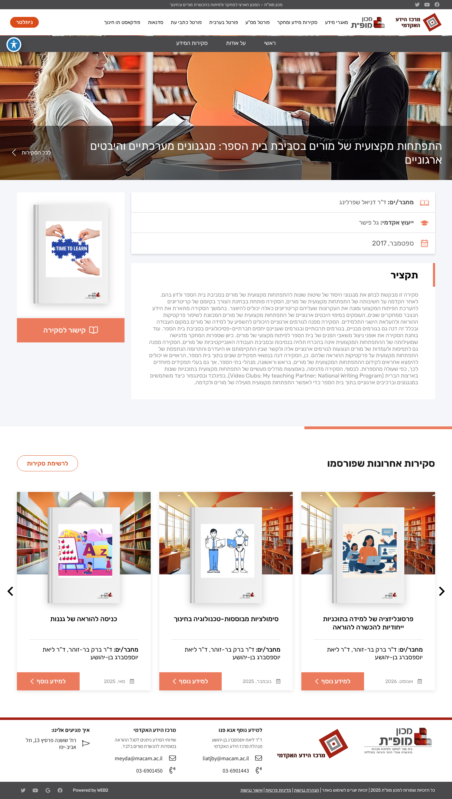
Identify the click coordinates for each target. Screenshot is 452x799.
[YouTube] (35, 790)
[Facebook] (60, 790)
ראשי (270, 43)
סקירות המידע (192, 43)
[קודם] (441, 591)
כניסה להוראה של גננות (83, 619)
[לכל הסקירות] (16, 153)
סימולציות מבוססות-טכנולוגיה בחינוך (226, 619)
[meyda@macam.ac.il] (169, 758)
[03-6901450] (169, 770)
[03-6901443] (256, 770)
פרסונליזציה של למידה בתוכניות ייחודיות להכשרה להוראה (368, 623)
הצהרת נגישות (306, 790)
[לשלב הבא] (10, 591)
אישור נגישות (251, 790)
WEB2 (102, 790)
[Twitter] (23, 790)
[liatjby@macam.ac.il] (256, 758)
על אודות (236, 43)
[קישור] (418, 22)
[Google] (48, 790)
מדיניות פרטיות (278, 790)
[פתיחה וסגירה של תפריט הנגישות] (13, 44)
